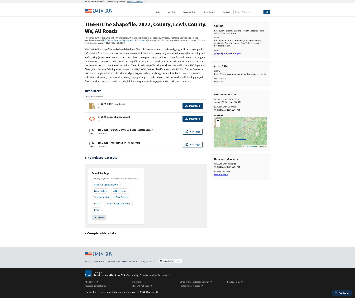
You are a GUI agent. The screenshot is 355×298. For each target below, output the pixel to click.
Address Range (119, 191)
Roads (97, 203)
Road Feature (122, 197)
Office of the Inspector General (194, 281)
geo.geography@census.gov (227, 53)
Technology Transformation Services (147, 275)
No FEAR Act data (140, 285)
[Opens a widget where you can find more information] (342, 293)
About (87, 261)
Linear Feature (100, 191)
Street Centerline (101, 197)
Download (194, 105)
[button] (218, 121)
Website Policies (114, 261)
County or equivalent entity (106, 184)
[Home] (99, 10)
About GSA (90, 281)
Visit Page (195, 131)
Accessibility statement (96, 285)
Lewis (96, 210)
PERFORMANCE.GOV (130, 261)
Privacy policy (233, 281)
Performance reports (190, 285)
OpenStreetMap (251, 146)
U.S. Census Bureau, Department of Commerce (125, 40)
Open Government (99, 261)
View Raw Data (221, 174)
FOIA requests (139, 281)
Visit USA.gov (147, 292)
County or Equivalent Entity (118, 203)
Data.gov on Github (147, 261)
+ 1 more (99, 217)
